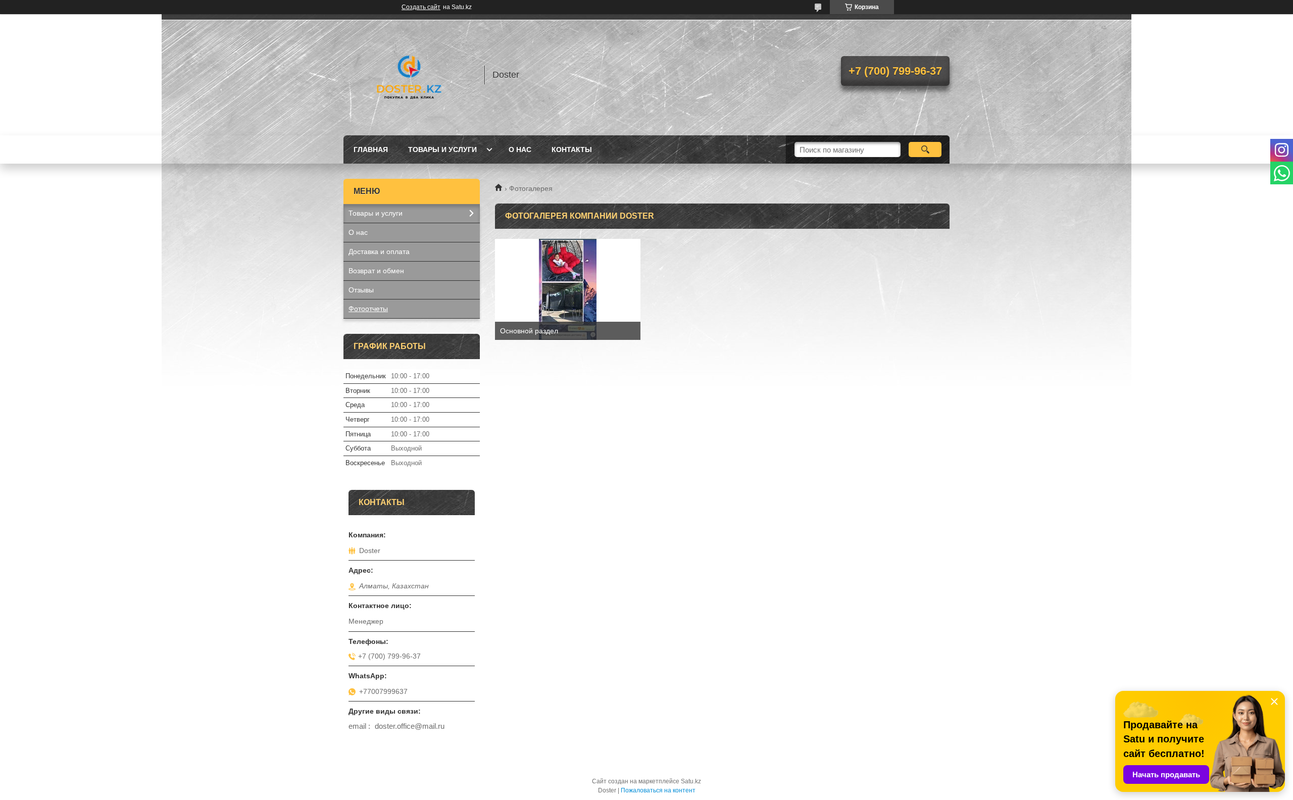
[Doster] (409, 75)
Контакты (572, 149)
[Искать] (925, 149)
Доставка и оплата (379, 251)
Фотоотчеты (368, 309)
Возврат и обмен (376, 271)
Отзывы (361, 290)
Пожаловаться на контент (658, 790)
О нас (520, 149)
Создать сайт (421, 7)
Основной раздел (529, 331)
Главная (371, 149)
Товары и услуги (442, 149)
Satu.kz (691, 781)
